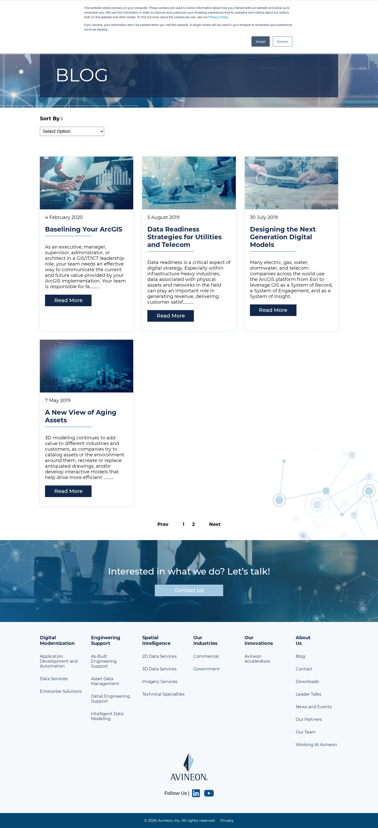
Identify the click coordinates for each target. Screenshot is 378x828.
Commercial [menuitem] (206, 656)
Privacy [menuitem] (227, 820)
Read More (68, 300)
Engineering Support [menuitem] (105, 640)
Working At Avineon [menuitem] (316, 744)
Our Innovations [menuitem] (259, 640)
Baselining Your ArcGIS (83, 229)
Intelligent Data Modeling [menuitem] (107, 716)
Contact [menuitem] (304, 669)
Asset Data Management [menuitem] (105, 681)
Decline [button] (282, 41)
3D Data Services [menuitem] (159, 669)
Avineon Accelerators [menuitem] (257, 659)
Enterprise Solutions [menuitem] (61, 691)
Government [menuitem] (206, 669)
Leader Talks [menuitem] (308, 694)
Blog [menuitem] (300, 656)
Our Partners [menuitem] (309, 719)
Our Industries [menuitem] (205, 640)
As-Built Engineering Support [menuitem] (104, 661)
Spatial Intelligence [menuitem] (156, 640)
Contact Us (189, 590)
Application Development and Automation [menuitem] (59, 661)
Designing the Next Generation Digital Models (283, 237)
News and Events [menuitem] (314, 706)
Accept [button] (260, 41)
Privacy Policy (218, 17)
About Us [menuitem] (303, 640)
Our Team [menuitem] (306, 732)
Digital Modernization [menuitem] (57, 640)
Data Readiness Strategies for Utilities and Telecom (184, 237)
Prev (162, 524)
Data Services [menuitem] (54, 678)
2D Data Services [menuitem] (159, 656)
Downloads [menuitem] (307, 681)
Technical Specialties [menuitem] (163, 694)
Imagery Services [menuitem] (159, 681)
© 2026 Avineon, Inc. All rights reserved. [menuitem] (179, 820)
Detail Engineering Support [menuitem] (110, 699)
